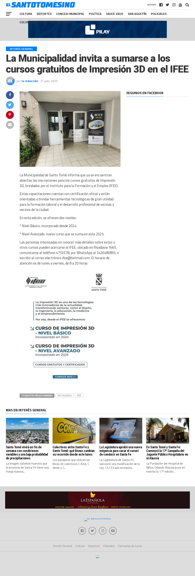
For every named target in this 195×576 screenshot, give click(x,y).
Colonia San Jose (33, 22)
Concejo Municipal (70, 13)
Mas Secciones (61, 22)
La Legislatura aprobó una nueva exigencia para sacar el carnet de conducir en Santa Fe (120, 451)
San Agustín (137, 13)
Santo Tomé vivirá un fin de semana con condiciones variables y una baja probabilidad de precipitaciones (27, 452)
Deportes (44, 13)
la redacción (30, 81)
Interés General (62, 546)
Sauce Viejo (114, 13)
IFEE (79, 395)
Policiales (159, 13)
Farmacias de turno (130, 546)
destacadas (65, 395)
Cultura (26, 13)
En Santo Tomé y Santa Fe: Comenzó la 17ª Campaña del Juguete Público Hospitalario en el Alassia (167, 452)
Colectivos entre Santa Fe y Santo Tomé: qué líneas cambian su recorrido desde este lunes (73, 451)
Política (95, 13)
